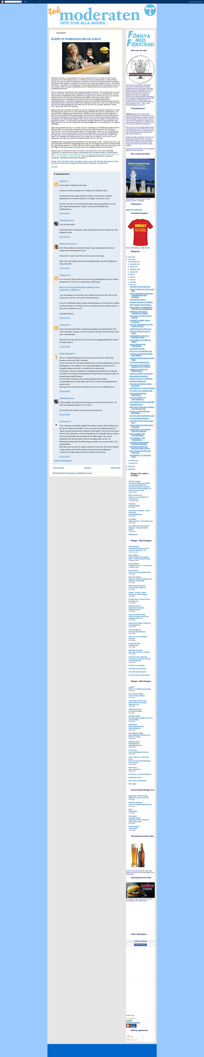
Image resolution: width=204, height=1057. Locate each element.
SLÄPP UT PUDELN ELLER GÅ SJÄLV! (76, 39)
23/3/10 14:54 (64, 268)
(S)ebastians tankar (135, 777)
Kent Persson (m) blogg (136, 665)
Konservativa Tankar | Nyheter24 (140, 623)
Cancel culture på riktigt (137, 695)
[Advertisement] (141, 916)
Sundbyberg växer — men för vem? (140, 565)
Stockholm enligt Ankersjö (137, 669)
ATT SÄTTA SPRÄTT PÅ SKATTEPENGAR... (138, 398)
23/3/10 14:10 (64, 237)
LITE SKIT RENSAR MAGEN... (139, 418)
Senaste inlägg (58, 468)
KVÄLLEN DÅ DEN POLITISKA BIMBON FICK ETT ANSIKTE (140, 366)
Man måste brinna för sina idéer (139, 652)
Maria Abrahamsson (135, 495)
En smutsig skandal (135, 711)
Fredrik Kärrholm (134, 643)
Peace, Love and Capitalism (138, 636)
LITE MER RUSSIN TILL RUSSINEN (141, 302)
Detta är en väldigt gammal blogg (140, 689)
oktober (132, 267)
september (134, 269)
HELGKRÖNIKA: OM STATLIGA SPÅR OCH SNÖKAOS (140, 430)
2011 (130, 257)
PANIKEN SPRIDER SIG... (138, 381)
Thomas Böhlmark (135, 630)
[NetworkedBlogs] (140, 941)
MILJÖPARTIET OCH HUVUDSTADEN (142, 388)
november (133, 264)
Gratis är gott (133, 828)
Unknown (63, 275)
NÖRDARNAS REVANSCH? (139, 376)
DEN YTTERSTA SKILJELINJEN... (141, 305)
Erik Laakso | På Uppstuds (137, 780)
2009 (130, 466)
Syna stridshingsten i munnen (139, 752)
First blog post (133, 601)
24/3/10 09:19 (64, 391)
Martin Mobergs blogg (136, 733)
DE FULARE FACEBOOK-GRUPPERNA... (138, 394)
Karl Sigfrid (132, 519)
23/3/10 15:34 (64, 318)
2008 (130, 469)
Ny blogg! (132, 638)
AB (98, 161)
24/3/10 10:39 (64, 415)
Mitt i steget (132, 784)
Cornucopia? (133, 816)
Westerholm (108, 161)
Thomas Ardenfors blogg (137, 614)
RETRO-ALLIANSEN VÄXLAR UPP (141, 374)
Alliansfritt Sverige (135, 709)
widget (128, 210)
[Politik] (129, 1021)
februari (133, 460)
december (133, 262)
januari (132, 463)
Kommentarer (133, 1040)
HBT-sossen (133, 767)
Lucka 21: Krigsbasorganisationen (140, 804)
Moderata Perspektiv (136, 650)
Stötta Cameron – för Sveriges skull (141, 521)
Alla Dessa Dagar (134, 481)
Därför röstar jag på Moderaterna (140, 572)
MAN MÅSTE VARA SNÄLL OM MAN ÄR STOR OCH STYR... (142, 408)
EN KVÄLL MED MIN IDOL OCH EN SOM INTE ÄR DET (141, 325)
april (131, 282)
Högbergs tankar (134, 742)
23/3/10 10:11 (64, 213)
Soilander (92, 163)
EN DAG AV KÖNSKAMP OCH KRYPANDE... (140, 412)
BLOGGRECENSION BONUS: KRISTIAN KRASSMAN (139, 443)
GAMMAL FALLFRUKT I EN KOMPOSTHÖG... (139, 370)
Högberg (73, 163)
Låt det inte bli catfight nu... (137, 587)
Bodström (65, 163)
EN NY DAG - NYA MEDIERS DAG (141, 351)
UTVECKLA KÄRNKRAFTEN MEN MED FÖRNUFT (141, 355)
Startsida (87, 468)
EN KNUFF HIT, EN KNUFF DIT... (140, 287)
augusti (132, 272)
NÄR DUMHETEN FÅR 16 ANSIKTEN (142, 402)
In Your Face (133, 750)
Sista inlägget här (134, 625)
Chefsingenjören (134, 826)
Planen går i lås (134, 704)
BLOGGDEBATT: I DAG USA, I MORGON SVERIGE (139, 337)
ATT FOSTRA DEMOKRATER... (140, 362)
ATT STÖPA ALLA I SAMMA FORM (141, 391)
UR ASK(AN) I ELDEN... (137, 349)
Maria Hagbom (133, 555)
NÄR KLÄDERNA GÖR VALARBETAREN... (137, 435)
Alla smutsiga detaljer (136, 694)
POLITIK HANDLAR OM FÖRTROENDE (137, 345)
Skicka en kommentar (63, 461)
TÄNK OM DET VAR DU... (138, 300)
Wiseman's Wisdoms (136, 802)
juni (131, 277)
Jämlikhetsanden (134, 716)
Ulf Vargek (63, 421)
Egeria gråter (133, 811)
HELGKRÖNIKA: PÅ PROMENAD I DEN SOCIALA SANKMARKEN (141, 308)
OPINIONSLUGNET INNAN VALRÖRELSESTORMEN (139, 312)
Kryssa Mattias (134, 564)
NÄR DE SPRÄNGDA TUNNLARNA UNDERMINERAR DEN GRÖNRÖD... (141, 295)
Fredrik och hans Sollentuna (138, 657)
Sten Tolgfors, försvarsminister (139, 526)
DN (95, 161)
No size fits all (133, 570)
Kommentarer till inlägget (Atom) (78, 473)
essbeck (131, 687)
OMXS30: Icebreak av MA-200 (139, 798)
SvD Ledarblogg (76, 161)
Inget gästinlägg (134, 505)
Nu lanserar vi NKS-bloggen (138, 594)
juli (131, 274)
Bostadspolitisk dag (135, 514)
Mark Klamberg (134, 546)
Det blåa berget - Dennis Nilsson (139, 599)
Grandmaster (102, 163)
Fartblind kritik (133, 645)
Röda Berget (83, 163)
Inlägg (131, 1036)
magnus (62, 181)
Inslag (131, 809)
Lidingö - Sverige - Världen (137, 592)
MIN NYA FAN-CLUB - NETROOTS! (141, 379)
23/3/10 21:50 (64, 347)
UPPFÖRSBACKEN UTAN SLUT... (141, 329)
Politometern (138, 210)
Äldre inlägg (115, 468)
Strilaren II (132, 504)
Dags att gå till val (134, 769)
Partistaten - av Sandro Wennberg (140, 774)
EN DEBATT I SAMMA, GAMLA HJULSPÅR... (140, 321)
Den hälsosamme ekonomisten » (140, 675)
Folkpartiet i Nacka (135, 606)
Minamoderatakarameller (137, 586)
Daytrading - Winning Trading (138, 796)
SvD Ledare (88, 161)
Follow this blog (140, 944)
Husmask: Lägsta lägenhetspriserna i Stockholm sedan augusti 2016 (139, 819)
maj (131, 279)
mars (132, 285)
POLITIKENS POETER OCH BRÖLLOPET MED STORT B (140, 447)
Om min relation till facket (137, 631)
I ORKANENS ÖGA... (136, 404)
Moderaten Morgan (135, 577)
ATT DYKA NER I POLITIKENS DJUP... (142, 416)
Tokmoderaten (65, 220)
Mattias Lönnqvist (66, 244)
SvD (59, 161)
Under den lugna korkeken (137, 672)
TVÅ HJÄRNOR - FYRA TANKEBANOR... (137, 439)
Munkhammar (133, 534)
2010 (130, 259)
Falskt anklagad (65, 353)
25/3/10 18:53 (64, 456)
